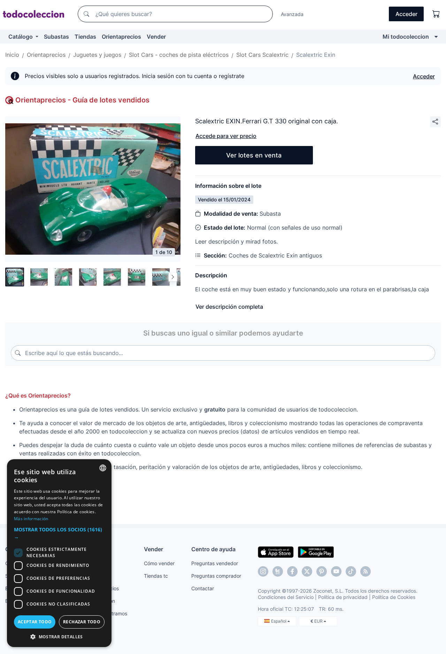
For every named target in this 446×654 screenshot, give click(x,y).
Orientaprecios (121, 36)
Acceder (424, 76)
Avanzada (292, 14)
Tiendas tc (156, 576)
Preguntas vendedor (214, 563)
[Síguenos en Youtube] (336, 571)
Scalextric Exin (315, 54)
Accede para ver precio (225, 135)
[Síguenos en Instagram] (263, 571)
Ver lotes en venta (254, 155)
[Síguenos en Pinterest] (321, 571)
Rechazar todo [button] (81, 622)
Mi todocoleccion (406, 36)
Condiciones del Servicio (286, 597)
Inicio (12, 54)
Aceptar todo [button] (35, 622)
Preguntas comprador (216, 576)
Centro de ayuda (213, 549)
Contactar (202, 588)
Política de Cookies (393, 597)
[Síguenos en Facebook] (292, 571)
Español (279, 621)
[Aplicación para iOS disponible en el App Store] (276, 551)
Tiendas (85, 36)
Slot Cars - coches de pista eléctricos (179, 54)
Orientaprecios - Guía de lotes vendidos (82, 100)
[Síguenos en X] (307, 571)
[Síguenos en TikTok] (351, 571)
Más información (31, 519)
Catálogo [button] (21, 36)
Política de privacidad (343, 597)
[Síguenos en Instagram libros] (277, 571)
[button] (59, 533)
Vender (156, 36)
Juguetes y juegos (97, 54)
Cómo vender (159, 563)
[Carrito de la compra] (436, 13)
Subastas (56, 36)
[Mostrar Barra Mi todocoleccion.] (436, 37)
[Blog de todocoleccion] (365, 571)
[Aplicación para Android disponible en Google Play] (316, 551)
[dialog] (59, 553)
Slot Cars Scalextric (262, 54)
